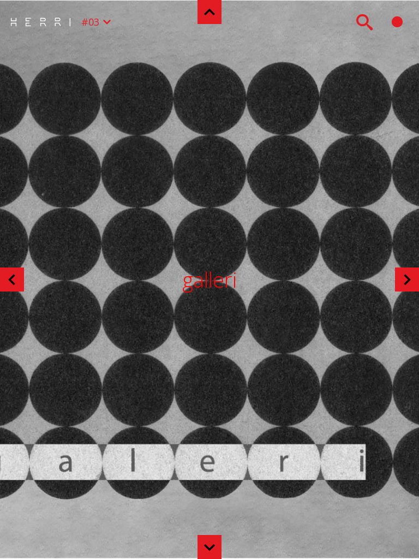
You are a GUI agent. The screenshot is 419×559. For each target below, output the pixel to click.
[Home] (43, 22)
